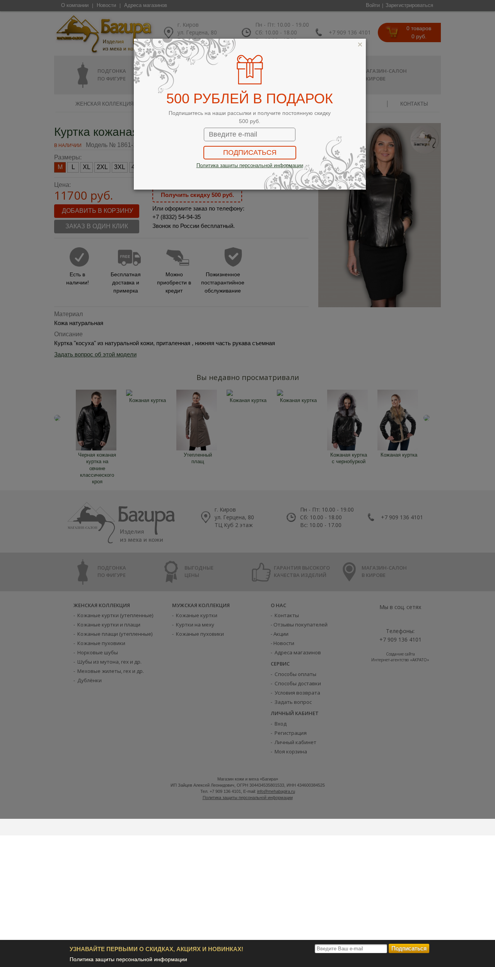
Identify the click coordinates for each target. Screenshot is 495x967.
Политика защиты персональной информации (128, 959)
